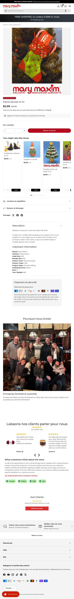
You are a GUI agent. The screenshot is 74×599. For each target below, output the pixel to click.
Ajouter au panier (49, 130)
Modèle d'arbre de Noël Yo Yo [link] (50, 170)
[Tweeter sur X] (13, 215)
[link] (12, 146)
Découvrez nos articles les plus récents (47, 1)
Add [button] (16, 190)
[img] (37, 427)
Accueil (5, 24)
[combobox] (37, 11)
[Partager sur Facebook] (17, 215)
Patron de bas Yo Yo (15, 24)
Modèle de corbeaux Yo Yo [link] (12, 154)
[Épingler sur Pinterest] (22, 215)
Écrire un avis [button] (37, 508)
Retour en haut (37, 535)
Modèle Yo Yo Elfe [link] (30, 159)
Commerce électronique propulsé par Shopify (30, 594)
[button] (65, 11)
